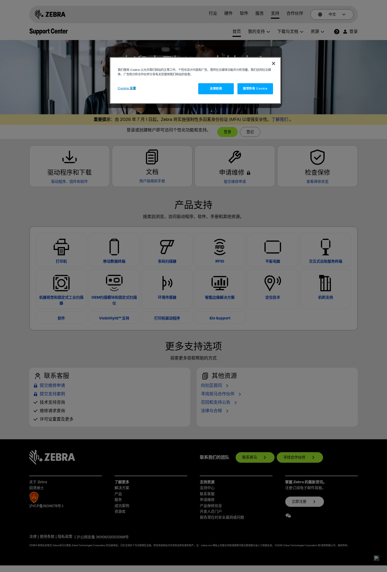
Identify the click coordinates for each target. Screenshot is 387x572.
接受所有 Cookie (255, 88)
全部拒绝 (216, 88)
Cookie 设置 (127, 88)
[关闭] (273, 63)
